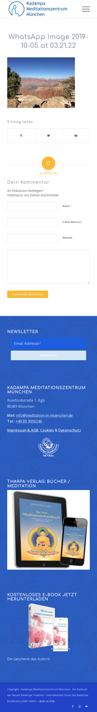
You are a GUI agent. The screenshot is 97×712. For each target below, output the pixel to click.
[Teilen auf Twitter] (48, 136)
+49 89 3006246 (29, 421)
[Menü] (83, 9)
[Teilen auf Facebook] (21, 136)
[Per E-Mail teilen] (76, 136)
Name (67, 206)
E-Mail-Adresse (72, 222)
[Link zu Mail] (86, 706)
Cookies (47, 430)
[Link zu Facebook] (72, 706)
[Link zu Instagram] (79, 706)
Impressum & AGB (22, 430)
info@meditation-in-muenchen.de (44, 415)
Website (67, 237)
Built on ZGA (47, 701)
